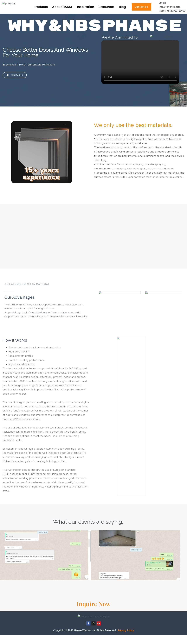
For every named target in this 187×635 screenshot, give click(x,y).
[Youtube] (99, 623)
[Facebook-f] (88, 623)
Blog (122, 7)
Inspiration (85, 7)
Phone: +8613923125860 (172, 11)
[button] (177, 555)
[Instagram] (93, 623)
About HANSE (62, 7)
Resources (106, 7)
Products (41, 7)
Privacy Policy (126, 630)
